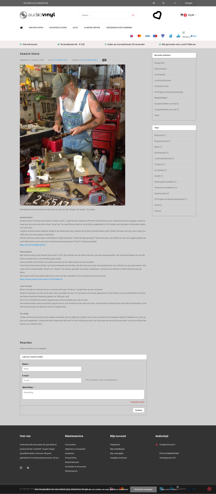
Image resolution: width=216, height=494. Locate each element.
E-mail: (26, 376)
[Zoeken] (133, 15)
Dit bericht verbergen (143, 489)
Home (21, 27)
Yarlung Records (161, 86)
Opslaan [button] (138, 410)
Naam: (26, 364)
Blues (84, 60)
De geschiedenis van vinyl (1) (166, 109)
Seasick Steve (29, 53)
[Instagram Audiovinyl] (21, 467)
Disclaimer (69, 453)
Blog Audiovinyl (162, 141)
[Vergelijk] (154, 3)
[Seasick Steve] (72, 136)
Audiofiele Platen (58, 27)
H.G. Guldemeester (60, 60)
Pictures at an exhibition (165, 187)
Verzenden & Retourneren (119, 27)
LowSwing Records (162, 80)
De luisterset (159, 74)
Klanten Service (92, 27)
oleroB (158, 176)
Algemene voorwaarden (75, 449)
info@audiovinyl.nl (167, 444)
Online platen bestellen (165, 182)
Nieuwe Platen (36, 27)
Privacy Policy (70, 458)
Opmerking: (28, 387)
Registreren (115, 444)
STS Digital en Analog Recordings (168, 92)
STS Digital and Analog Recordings (170, 199)
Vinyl (157, 211)
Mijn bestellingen (117, 449)
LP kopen (159, 164)
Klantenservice (71, 471)
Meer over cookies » (170, 489)
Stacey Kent (159, 63)
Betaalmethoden (72, 462)
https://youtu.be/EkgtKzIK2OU (32, 245)
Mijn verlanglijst (116, 453)
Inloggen (188, 3)
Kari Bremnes (161, 153)
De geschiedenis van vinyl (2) (166, 104)
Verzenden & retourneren (75, 466)
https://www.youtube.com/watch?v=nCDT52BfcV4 (41, 279)
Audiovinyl (160, 135)
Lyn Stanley (160, 170)
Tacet (156, 115)
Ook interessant (30, 44)
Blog (75, 27)
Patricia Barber (160, 69)
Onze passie (70, 444)
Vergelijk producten (118, 458)
